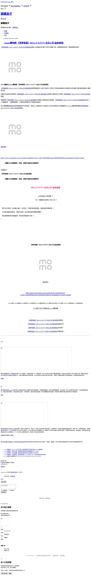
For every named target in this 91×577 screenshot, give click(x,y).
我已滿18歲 (4, 573)
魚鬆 (2, 395)
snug (2, 341)
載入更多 (3, 482)
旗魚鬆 (64, 428)
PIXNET (32, 555)
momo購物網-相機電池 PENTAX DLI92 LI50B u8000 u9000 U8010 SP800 (22, 456)
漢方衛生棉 (22, 441)
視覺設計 (15, 27)
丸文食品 (15, 428)
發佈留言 (3, 492)
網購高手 (6, 13)
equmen (11, 390)
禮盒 (12, 435)
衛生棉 (4, 441)
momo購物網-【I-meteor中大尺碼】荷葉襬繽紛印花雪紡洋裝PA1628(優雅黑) (23, 449)
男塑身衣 (21, 390)
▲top (2, 478)
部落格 (6, 33)
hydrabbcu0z (4, 464)
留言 (16, 472)
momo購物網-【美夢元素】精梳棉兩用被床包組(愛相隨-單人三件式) (21, 451)
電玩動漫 (12, 476)
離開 (10, 573)
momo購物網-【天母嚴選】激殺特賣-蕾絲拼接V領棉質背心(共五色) (21, 453)
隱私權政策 (55, 555)
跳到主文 (3, 18)
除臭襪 (4, 373)
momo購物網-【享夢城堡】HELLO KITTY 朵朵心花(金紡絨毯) (34, 43)
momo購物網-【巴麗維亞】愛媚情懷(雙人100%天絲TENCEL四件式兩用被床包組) (25, 454)
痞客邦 (12, 472)
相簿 (5, 31)
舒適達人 (11, 441)
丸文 (9, 428)
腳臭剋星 (13, 373)
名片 (5, 35)
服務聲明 (62, 555)
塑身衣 (2, 378)
